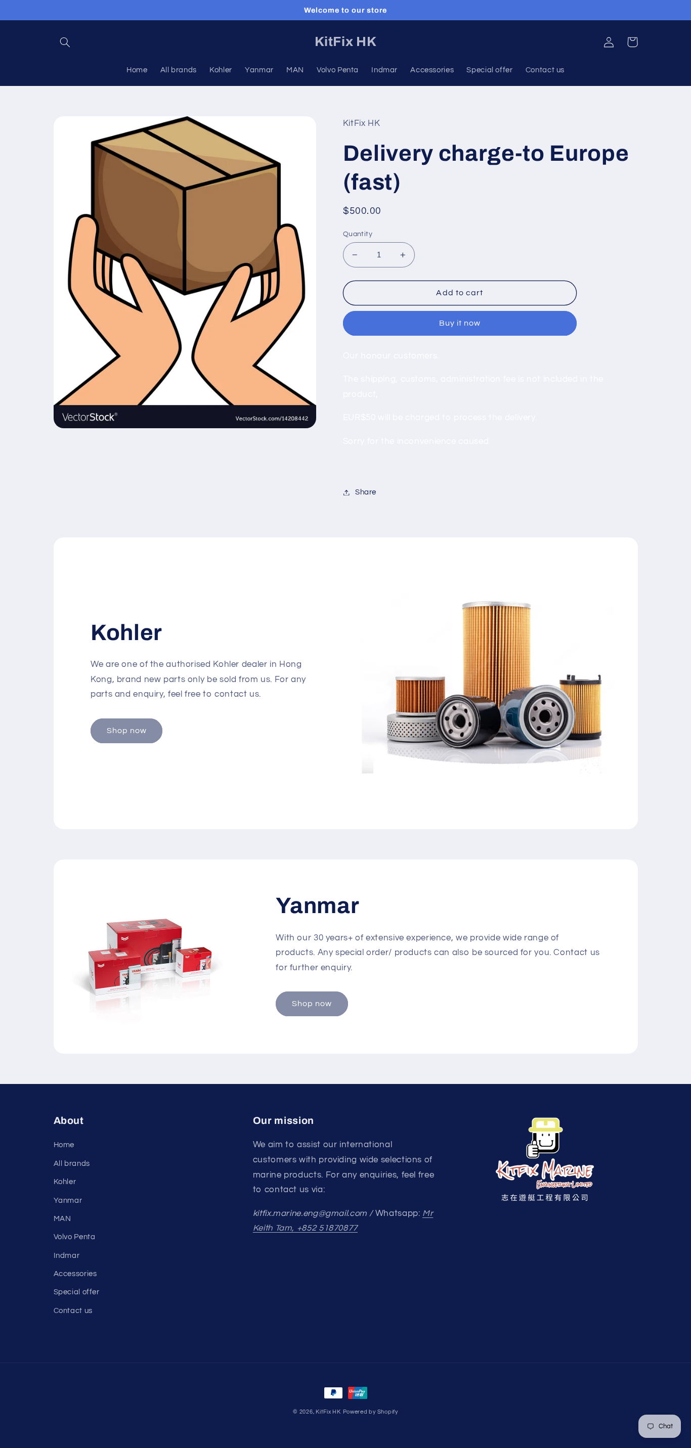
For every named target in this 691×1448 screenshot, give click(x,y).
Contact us (73, 1311)
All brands (72, 1163)
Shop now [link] (127, 731)
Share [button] (365, 492)
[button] (65, 42)
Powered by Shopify (370, 1412)
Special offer (77, 1292)
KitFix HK (328, 1412)
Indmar (67, 1255)
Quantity (357, 234)
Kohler (65, 1182)
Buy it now (460, 323)
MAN (62, 1219)
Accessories (75, 1274)
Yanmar (68, 1200)
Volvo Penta (75, 1237)
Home (64, 1145)
